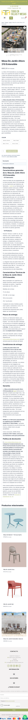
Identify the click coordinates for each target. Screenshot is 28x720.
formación (17, 494)
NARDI (11, 186)
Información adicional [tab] (8, 163)
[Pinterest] (14, 666)
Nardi (14, 391)
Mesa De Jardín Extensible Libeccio (13, 639)
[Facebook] (11, 666)
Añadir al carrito (12, 151)
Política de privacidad (10, 701)
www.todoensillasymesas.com (11, 339)
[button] (4, 18)
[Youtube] (17, 666)
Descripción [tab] (6, 161)
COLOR (4, 137)
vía (10, 496)
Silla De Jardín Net (8, 604)
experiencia (6, 496)
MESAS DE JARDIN (13, 156)
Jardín (8, 156)
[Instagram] (8, 666)
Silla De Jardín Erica (8, 569)
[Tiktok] (19, 666)
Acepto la (8, 701)
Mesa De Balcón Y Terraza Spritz (12, 535)
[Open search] (11, 18)
